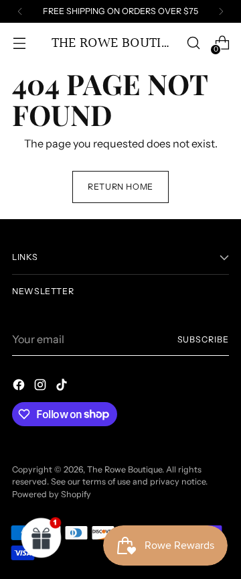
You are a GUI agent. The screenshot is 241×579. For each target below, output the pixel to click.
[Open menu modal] (19, 43)
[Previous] (20, 11)
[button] (41, 537)
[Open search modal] (193, 43)
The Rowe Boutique (124, 469)
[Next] (221, 11)
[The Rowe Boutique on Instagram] (41, 386)
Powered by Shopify (51, 494)
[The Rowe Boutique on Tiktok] (63, 386)
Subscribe (203, 339)
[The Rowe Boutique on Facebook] (20, 386)
